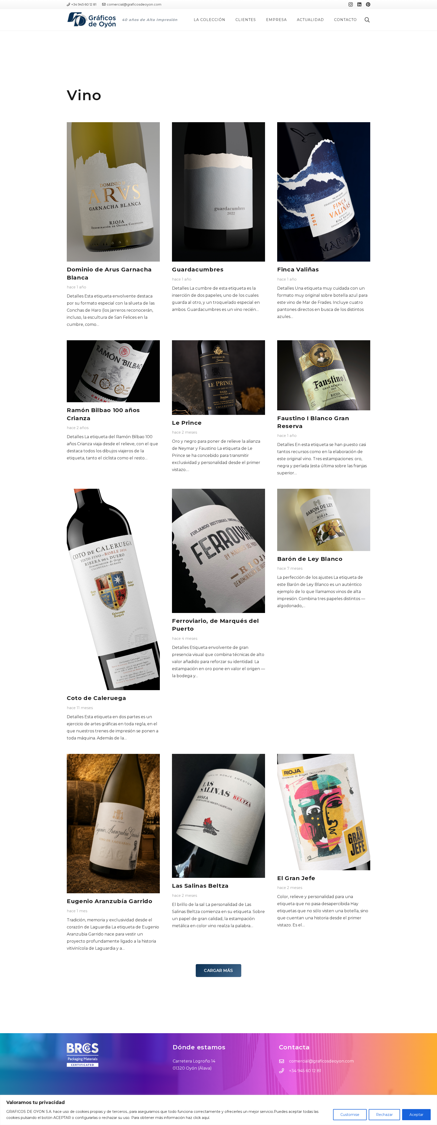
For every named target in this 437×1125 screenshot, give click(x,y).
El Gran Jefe (296, 878)
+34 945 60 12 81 (305, 1070)
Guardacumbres (198, 269)
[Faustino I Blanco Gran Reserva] (323, 375)
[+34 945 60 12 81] (284, 1070)
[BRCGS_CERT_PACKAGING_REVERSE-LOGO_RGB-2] (112, 1055)
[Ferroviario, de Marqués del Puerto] (218, 551)
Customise (349, 1114)
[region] (218, 1110)
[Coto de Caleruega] (113, 589)
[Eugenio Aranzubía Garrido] (113, 824)
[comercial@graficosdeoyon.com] (284, 1061)
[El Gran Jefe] (323, 812)
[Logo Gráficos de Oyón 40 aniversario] (91, 20)
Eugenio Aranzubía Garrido (109, 901)
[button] (227, 20)
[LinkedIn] (359, 4)
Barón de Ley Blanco (310, 558)
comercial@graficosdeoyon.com (321, 1061)
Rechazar (384, 1114)
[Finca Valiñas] (323, 192)
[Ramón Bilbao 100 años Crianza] (113, 371)
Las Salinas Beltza (200, 885)
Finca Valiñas (298, 269)
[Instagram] (350, 4)
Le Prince (187, 422)
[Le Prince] (218, 377)
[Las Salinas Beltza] (218, 816)
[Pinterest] (368, 4)
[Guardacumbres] (218, 192)
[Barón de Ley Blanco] (323, 520)
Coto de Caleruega (96, 698)
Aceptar (416, 1114)
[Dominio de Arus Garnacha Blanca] (113, 192)
